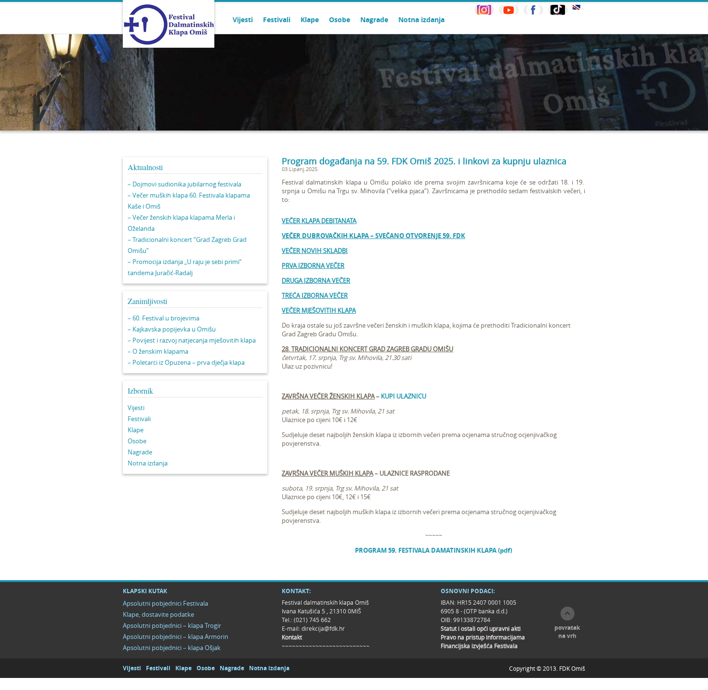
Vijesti (243, 19)
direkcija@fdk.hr (323, 628)
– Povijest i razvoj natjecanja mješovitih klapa (192, 340)
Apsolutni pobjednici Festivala (165, 603)
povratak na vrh (567, 632)
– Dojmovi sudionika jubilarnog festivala (184, 184)
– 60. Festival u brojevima (163, 318)
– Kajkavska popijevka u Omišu (172, 329)
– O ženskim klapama (158, 351)
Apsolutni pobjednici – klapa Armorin (175, 636)
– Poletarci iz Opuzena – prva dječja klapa (186, 362)
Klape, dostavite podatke (158, 614)
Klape (310, 19)
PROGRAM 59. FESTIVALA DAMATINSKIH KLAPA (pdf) (433, 550)
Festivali (276, 19)
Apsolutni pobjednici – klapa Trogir (172, 625)
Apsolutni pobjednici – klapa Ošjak (172, 647)
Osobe (339, 19)
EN (576, 7)
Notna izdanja (421, 19)
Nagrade (374, 19)
